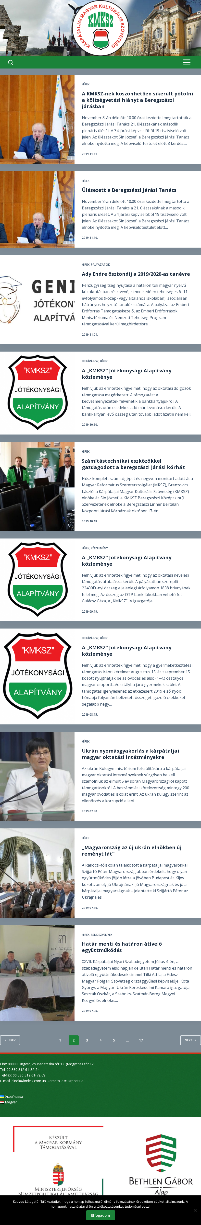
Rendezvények (101, 935)
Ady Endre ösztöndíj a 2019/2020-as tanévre (136, 274)
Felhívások (90, 361)
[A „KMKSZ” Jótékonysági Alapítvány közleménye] (37, 393)
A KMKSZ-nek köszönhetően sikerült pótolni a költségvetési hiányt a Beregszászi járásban (137, 100)
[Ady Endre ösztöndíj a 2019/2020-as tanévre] (37, 299)
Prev (12, 1040)
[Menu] (187, 62)
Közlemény (99, 548)
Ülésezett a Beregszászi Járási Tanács (129, 190)
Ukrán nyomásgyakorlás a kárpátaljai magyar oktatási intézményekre (130, 753)
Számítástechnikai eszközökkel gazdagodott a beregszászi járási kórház (133, 464)
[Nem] (194, 1210)
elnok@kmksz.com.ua (29, 1080)
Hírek (85, 84)
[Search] (10, 62)
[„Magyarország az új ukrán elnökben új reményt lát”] (37, 873)
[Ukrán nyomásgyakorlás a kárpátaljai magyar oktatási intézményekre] (37, 776)
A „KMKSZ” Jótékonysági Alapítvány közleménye (126, 373)
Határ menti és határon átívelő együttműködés (122, 946)
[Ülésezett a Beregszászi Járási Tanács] (37, 209)
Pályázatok (100, 265)
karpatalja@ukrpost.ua (65, 1080)
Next (188, 1040)
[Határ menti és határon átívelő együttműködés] (37, 973)
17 (141, 1040)
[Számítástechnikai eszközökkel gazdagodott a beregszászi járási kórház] (37, 486)
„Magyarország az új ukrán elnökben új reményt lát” (132, 850)
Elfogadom (100, 1215)
